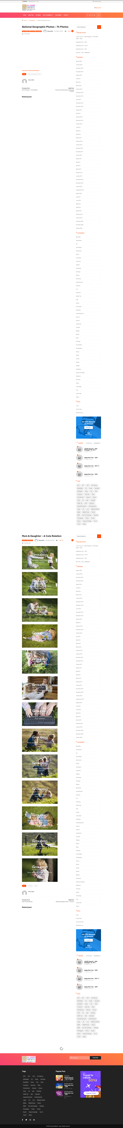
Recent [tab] (81, 443)
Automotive (78, 250)
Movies (77, 334)
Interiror (78, 317)
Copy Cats (78, 261)
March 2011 (78, 169)
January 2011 (79, 176)
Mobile (78, 512)
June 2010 (78, 200)
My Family (38, 15)
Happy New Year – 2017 (68, 1093)
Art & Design (79, 247)
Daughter (30, 885)
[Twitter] (89, 15)
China (96, 491)
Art (77, 244)
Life (83, 509)
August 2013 (79, 110)
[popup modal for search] (98, 15)
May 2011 (78, 162)
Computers (78, 257)
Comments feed (79, 921)
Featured (78, 285)
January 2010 (79, 217)
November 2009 (79, 224)
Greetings (93, 500)
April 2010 (78, 207)
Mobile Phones (86, 512)
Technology (78, 386)
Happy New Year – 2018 (81, 42)
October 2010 (79, 186)
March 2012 (78, 137)
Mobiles (78, 330)
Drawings (78, 271)
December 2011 (79, 148)
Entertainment (79, 282)
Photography (32, 20)
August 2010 (79, 193)
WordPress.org (79, 412)
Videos (77, 397)
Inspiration (78, 310)
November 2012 (79, 120)
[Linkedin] (94, 15)
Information (78, 306)
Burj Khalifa (79, 491)
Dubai (93, 494)
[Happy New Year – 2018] (59, 1085)
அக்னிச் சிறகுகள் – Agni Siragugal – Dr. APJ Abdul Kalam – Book (42, 1)
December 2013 (79, 103)
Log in (77, 405)
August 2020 (79, 61)
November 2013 (79, 106)
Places (77, 355)
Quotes (77, 358)
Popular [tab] (89, 443)
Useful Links (79, 393)
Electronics (78, 278)
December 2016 (79, 68)
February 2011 (79, 172)
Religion (78, 365)
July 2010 (78, 197)
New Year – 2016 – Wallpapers (83, 52)
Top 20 (78, 524)
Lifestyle (78, 327)
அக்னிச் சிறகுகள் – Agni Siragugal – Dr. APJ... (90, 449)
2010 (78, 485)
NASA (78, 515)
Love (88, 509)
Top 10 (95, 521)
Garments (78, 292)
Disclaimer (58, 15)
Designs (78, 264)
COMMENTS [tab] (97, 443)
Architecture (79, 240)
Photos (32, 31)
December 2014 (79, 92)
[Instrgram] (92, 15)
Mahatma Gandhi (95, 509)
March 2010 (78, 210)
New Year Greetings (86, 515)
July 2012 (78, 127)
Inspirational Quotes (81, 506)
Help (77, 299)
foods (78, 500)
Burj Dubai (97, 488)
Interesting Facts (80, 313)
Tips (77, 390)
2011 (83, 485)
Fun (77, 289)
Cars (91, 491)
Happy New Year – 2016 (81, 49)
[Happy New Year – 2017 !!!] (59, 1093)
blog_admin (50, 31)
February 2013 (79, 117)
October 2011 (79, 155)
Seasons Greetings (80, 372)
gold (87, 500)
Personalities (79, 344)
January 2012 (79, 144)
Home (24, 15)
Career (77, 254)
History (77, 303)
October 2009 (79, 228)
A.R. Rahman (94, 485)
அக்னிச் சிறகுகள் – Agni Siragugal (68, 1078)
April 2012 (78, 134)
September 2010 (80, 190)
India (86, 503)
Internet (78, 320)
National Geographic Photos (34, 74)
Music (77, 337)
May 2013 (78, 113)
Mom (36, 885)
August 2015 (79, 75)
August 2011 (79, 158)
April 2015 (78, 82)
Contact (66, 15)
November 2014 (79, 96)
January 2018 (79, 64)
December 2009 (79, 221)
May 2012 (78, 130)
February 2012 (79, 141)
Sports (77, 383)
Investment (78, 324)
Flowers (94, 497)
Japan (78, 509)
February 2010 (79, 214)
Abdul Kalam (80, 488)
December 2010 (79, 179)
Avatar (90, 488)
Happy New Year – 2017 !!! (82, 45)
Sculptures (78, 369)
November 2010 (79, 183)
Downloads (78, 268)
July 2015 (78, 78)
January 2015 (79, 89)
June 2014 (78, 99)
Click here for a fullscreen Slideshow (30, 70)
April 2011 (78, 165)
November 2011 (79, 151)
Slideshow (38, 31)
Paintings (78, 341)
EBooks (77, 275)
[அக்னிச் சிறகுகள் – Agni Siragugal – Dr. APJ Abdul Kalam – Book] (59, 1078)
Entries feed (79, 409)
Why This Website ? (48, 15)
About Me (30, 15)
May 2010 (78, 203)
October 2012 (79, 123)
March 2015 (78, 85)
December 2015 (79, 71)
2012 (88, 485)
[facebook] (87, 15)
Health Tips (78, 296)
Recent (77, 362)
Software (78, 379)
